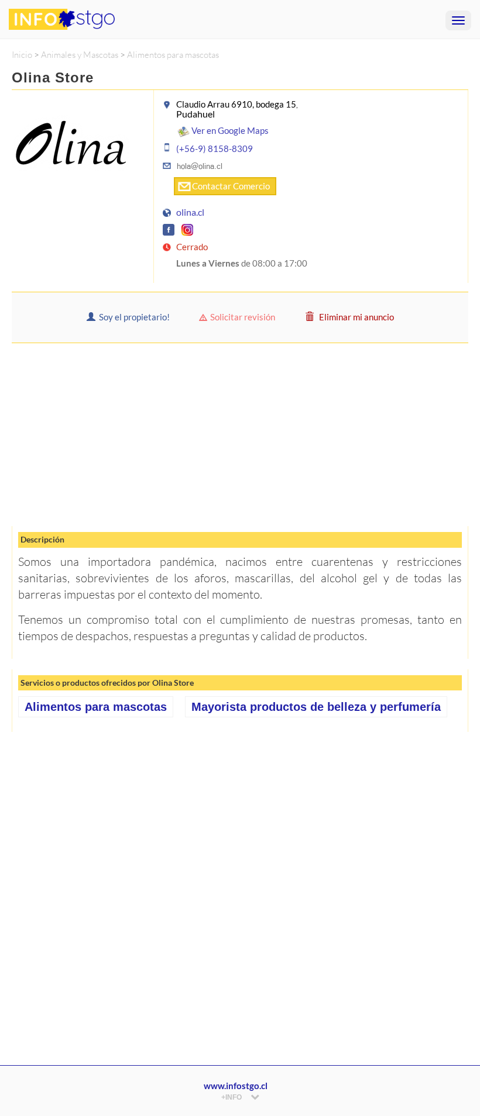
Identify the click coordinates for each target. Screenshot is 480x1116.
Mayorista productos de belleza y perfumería (316, 706)
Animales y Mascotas (79, 54)
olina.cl (190, 212)
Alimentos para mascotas (173, 54)
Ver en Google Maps (229, 130)
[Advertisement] (240, 434)
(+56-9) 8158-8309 (214, 148)
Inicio (22, 54)
